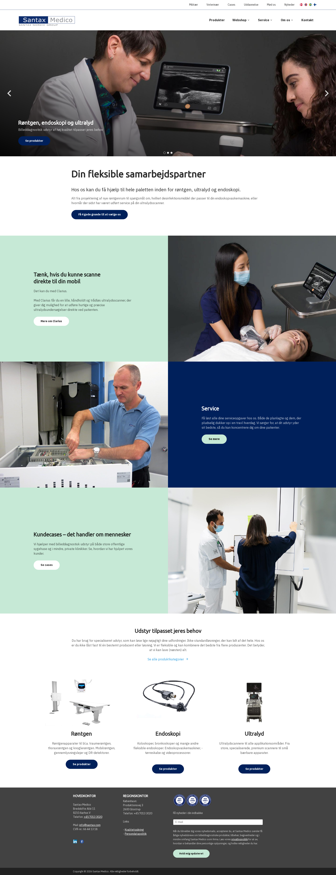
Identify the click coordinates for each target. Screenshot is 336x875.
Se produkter (34, 140)
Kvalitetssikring (134, 829)
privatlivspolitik (239, 839)
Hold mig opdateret (191, 853)
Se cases (47, 565)
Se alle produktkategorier (166, 659)
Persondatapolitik (136, 834)
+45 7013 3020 (93, 817)
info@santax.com (90, 825)
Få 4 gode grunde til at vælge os (99, 214)
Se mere (214, 439)
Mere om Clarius (51, 321)
